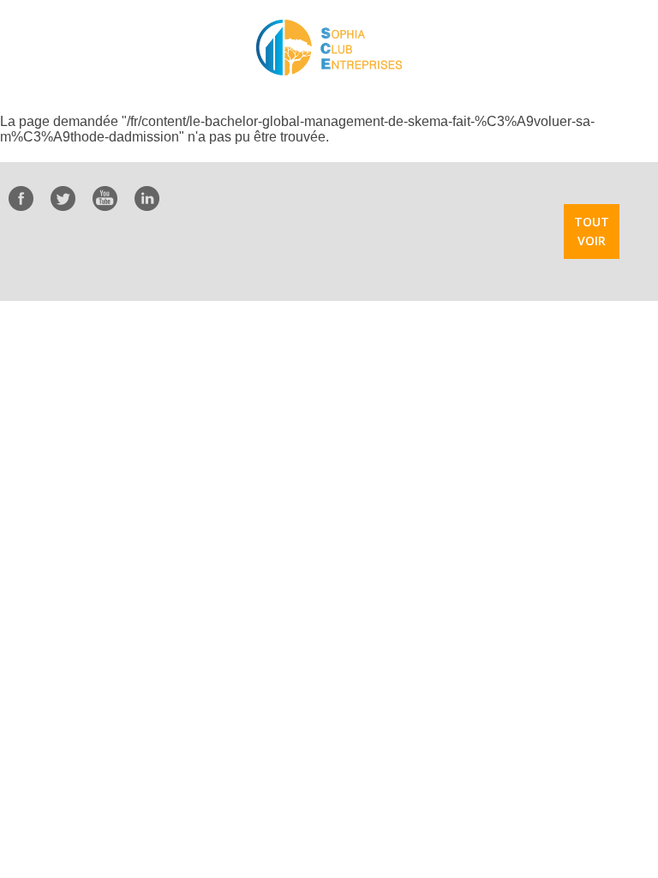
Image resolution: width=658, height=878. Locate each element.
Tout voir (591, 231)
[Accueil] (329, 47)
